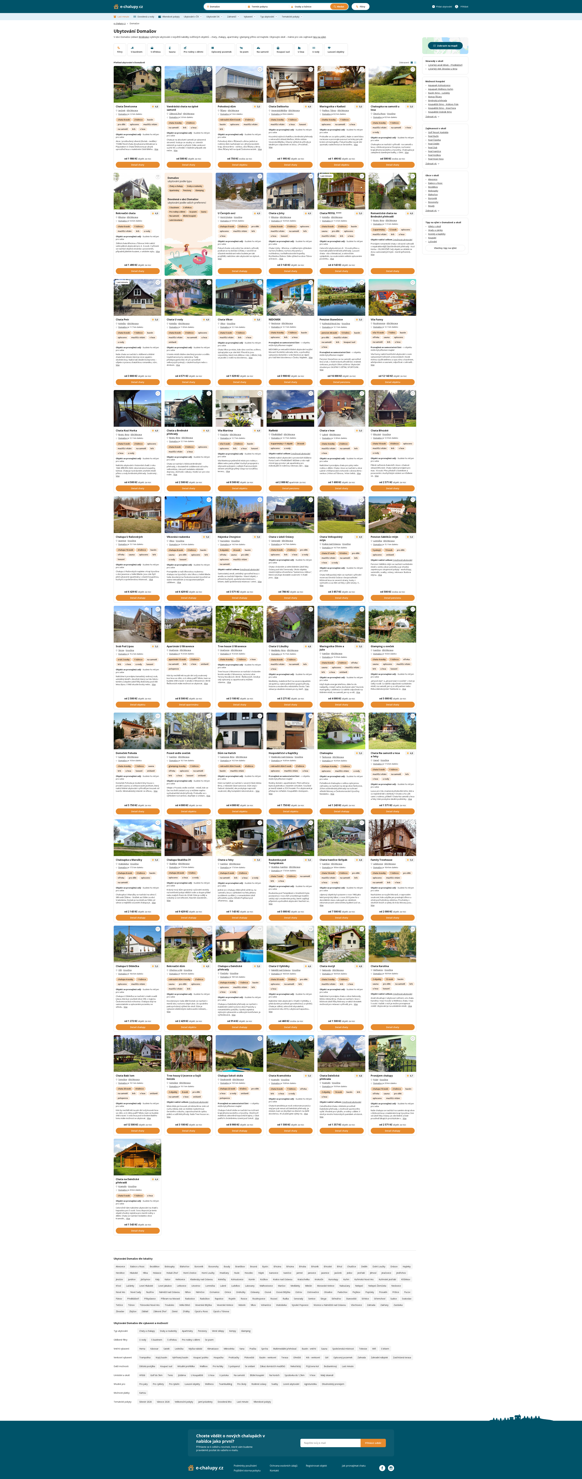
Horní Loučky (208, 1272)
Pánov (119, 1298)
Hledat (340, 6)
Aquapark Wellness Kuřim (440, 89)
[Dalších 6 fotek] (392, 731)
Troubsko (169, 1305)
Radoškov (205, 1298)
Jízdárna (182, 1375)
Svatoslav (406, 1298)
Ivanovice (224, 756)
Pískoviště (249, 1357)
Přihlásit (464, 6)
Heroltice (120, 1272)
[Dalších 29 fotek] (239, 837)
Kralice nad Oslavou (331, 544)
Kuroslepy (225, 540)
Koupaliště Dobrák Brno (440, 111)
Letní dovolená (175, 220)
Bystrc (376, 220)
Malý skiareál (327, 1375)
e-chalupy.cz (120, 23)
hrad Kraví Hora (435, 158)
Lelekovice (378, 863)
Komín (252, 1279)
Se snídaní (250, 1366)
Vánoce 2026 (163, 1401)
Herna (142, 1348)
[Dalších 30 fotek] (392, 1053)
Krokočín (319, 1279)
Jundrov (131, 1279)
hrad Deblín (433, 143)
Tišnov (333, 110)
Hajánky (407, 1266)
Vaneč (376, 760)
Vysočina (391, 113)
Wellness (209, 1384)
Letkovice (181, 1285)
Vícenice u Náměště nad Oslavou (330, 1305)
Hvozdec (249, 1272)
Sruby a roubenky (194, 186)
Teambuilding (225, 1384)
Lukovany (249, 1285)
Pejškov (325, 110)
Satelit (167, 1348)
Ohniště (297, 1357)
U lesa (211, 1375)
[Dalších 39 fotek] (290, 84)
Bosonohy (213, 1266)
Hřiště (142, 1375)
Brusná (253, 1266)
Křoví (118, 1285)
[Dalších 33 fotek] (392, 297)
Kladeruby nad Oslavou (282, 756)
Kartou (142, 1392)
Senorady (275, 540)
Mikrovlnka (229, 1348)
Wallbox (203, 1366)
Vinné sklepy (218, 1330)
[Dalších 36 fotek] (290, 514)
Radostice (190, 1298)
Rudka (286, 1298)
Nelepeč (359, 1285)
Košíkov (264, 1279)
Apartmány (174, 190)
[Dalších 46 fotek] (341, 191)
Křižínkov (405, 1279)
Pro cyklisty (158, 1384)
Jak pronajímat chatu (354, 1465)
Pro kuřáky (218, 1366)
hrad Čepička (434, 139)
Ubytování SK (212, 16)
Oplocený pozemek (342, 1357)
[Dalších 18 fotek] (290, 297)
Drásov (394, 1266)
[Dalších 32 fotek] (239, 191)
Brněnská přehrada (437, 100)
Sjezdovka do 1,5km (294, 1375)
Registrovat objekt (316, 1465)
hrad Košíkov (434, 155)
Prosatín (383, 1292)
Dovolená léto (225, 1401)
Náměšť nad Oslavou (281, 970)
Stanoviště (351, 1298)
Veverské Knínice (225, 1305)
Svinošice (122, 1079)
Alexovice (120, 1266)
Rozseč (274, 1298)
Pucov (407, 1292)
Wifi (374, 1348)
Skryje (121, 650)
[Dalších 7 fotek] (392, 84)
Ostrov (298, 1292)
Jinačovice (173, 650)
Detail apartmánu (188, 704)
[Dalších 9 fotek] (341, 408)
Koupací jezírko (200, 1357)
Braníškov (240, 1266)
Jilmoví (373, 1272)
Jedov (349, 1272)
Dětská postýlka (147, 1366)
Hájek (261, 1272)
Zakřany (384, 1305)
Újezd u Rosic (379, 113)
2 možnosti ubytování (402, 239)
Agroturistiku (310, 1384)
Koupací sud (166, 1366)
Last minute (123, 16)
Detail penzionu (341, 382)
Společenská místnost (343, 1348)
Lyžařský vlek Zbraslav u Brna (442, 68)
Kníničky (326, 217)
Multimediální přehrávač (285, 1348)
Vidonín (242, 1305)
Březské (377, 434)
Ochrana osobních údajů (284, 1465)
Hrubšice (275, 867)
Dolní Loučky (379, 1266)
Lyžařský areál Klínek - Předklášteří (445, 65)
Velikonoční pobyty (184, 1401)
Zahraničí (231, 16)
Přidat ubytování (444, 6)
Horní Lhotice (226, 217)
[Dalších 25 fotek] (239, 1053)
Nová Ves (120, 1292)
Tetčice (119, 1305)
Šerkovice (326, 757)
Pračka (252, 1348)
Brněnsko (144, 36)
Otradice (328, 1292)
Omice (228, 1292)
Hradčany (224, 1272)
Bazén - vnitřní (309, 1348)
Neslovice (275, 323)
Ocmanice (214, 1292)
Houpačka (218, 1357)
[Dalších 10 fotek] (341, 84)
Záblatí (145, 1311)
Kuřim (346, 1279)
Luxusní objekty (192, 1384)
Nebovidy (326, 970)
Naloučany (345, 1285)
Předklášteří (276, 434)
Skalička (173, 863)
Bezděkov (154, 1266)
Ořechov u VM (175, 970)
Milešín (308, 1285)
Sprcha (264, 1348)
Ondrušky (240, 1292)
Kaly (157, 1279)
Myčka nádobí (195, 1348)
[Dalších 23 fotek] (188, 297)
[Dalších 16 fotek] (188, 1053)
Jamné (299, 1272)
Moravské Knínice (325, 1285)
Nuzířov (150, 1292)
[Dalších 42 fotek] (392, 514)
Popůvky (224, 434)
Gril (326, 1357)
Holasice (157, 1272)
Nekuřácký (295, 1366)
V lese (312, 1375)
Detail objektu (239, 164)
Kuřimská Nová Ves (331, 323)
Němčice (200, 1292)
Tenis (170, 1375)
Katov (167, 1279)
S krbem (385, 1348)
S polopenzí (234, 1366)
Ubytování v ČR (191, 16)
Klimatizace (213, 1348)
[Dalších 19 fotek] (239, 514)
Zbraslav (120, 1311)
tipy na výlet (319, 36)
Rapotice (219, 1298)
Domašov (122, 114)
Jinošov (119, 1279)
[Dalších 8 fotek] (137, 191)
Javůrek (121, 110)
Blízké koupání (189, 216)
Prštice (395, 1292)
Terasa (284, 1357)
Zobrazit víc (431, 116)
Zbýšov (132, 1311)
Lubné (325, 434)
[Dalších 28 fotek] (239, 408)
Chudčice (351, 1266)
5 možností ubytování (300, 453)
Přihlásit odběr (373, 1442)
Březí (339, 1266)
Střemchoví (379, 1298)
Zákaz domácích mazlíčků (272, 1366)
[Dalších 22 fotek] (137, 1053)
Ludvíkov (235, 1285)
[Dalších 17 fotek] (392, 191)
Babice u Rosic (137, 1266)
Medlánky (275, 650)
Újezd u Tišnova (221, 1311)
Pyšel (375, 1079)
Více (156, 149)
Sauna (203, 211)
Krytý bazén (161, 1357)
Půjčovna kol (312, 1366)
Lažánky (130, 1285)
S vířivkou (187, 207)
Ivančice (326, 653)
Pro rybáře (174, 1384)
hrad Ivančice (434, 151)
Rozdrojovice (379, 323)
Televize (363, 1348)
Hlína (145, 1272)
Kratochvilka (303, 1279)
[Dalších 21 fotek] (239, 624)
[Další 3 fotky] (392, 408)
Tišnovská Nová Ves (150, 1305)
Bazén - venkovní (267, 1357)
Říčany (223, 110)
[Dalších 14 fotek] (188, 624)
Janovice (312, 1272)
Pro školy (241, 1384)
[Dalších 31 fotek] (392, 837)
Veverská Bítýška (279, 110)
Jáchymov (145, 1279)
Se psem (193, 211)
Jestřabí (361, 1272)
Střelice (365, 1298)
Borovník (198, 1266)
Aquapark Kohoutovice (439, 85)
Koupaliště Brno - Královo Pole (443, 104)
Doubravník (225, 1079)
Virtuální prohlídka (186, 1366)
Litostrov (195, 1285)
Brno (382, 220)
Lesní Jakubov (165, 1285)
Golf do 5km (156, 1375)
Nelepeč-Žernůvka (377, 1285)
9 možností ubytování (249, 569)
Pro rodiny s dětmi (177, 211)
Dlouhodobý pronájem (333, 1384)
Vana (241, 1348)
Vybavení (248, 16)
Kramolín (275, 1079)
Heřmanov (378, 970)
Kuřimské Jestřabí (387, 1279)
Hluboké (134, 1272)
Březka (302, 1266)
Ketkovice (180, 1279)
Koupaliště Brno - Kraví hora (442, 108)
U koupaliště (197, 1375)
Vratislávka (123, 863)
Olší (120, 970)
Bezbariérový (330, 1366)
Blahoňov (184, 1266)
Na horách (274, 1375)
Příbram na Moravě (170, 1298)
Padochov (342, 1292)
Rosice (244, 1298)
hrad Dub (432, 147)
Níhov (188, 1292)
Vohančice (266, 1305)
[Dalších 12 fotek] (239, 84)
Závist (175, 1311)
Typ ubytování (267, 16)
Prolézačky (234, 1357)
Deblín (364, 1266)
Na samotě (174, 216)
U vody (142, 1339)
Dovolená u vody (145, 16)
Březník (315, 1266)
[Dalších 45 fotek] (137, 84)
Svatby (274, 1384)
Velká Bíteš (184, 1305)
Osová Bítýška (283, 1292)
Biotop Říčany (435, 96)
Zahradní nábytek (379, 1357)
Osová (268, 1292)
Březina (121, 217)
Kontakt (274, 1470)
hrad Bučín (433, 136)
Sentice (311, 1298)
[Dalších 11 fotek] (137, 408)
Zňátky (186, 1311)
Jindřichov (401, 1272)
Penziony (187, 190)
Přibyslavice (150, 1298)
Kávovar (154, 1348)
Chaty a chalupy (176, 186)
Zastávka (398, 1305)
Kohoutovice (237, 1279)
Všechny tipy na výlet (445, 248)
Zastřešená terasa (402, 1357)
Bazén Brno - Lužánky (439, 92)
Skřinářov (336, 1298)
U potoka (224, 1375)
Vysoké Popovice (300, 1305)
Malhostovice (266, 1285)
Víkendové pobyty (171, 16)
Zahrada (371, 1305)
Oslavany (255, 1292)
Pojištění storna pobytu (247, 1470)
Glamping (199, 190)
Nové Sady (135, 1292)
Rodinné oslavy (258, 1384)
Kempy (232, 1330)
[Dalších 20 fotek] (188, 837)
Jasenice (122, 540)
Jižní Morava (132, 110)
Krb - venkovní (313, 1357)
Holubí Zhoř (172, 1272)
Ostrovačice (313, 1292)
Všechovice (356, 1305)
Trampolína (145, 1357)
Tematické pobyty (290, 16)
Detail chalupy (239, 271)
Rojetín (232, 1298)
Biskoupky (170, 1266)
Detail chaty (137, 164)
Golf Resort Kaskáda (438, 132)
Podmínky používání (245, 1465)
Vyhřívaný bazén (180, 1357)
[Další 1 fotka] (188, 84)
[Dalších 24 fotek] (137, 731)
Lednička (179, 1348)
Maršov (281, 1285)
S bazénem (174, 207)
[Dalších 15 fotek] (290, 191)
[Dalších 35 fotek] (341, 297)
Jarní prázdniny (205, 1401)
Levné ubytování (291, 1384)
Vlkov (222, 323)
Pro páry (143, 1384)
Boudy (227, 1266)
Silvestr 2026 (145, 1401)
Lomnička (377, 540)
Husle (236, 1272)
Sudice (393, 1298)
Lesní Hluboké (146, 1285)
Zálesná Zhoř (175, 113)
